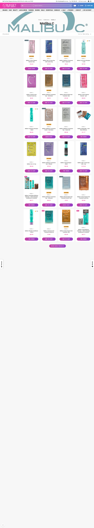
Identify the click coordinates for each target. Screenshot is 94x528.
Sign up (78, 10)
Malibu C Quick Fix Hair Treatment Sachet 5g (31, 89)
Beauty (15, 10)
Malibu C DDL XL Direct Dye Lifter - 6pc (83, 157)
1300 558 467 (74, 1)
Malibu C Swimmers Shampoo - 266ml (31, 123)
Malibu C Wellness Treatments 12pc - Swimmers (49, 191)
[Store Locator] (82, 1)
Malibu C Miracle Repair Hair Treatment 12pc (66, 89)
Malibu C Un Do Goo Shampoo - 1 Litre (83, 55)
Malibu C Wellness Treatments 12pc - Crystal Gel (66, 123)
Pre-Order (84, 136)
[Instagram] (90, 1)
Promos (70, 10)
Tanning (31, 10)
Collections (46, 19)
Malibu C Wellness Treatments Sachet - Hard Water (49, 123)
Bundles (57, 10)
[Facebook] (88, 1)
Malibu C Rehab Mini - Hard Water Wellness (83, 123)
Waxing (37, 10)
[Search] (70, 5)
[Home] (9, 6)
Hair (10, 10)
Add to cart (49, 68)
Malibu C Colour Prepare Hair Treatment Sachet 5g (83, 191)
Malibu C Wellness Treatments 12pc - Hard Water (49, 89)
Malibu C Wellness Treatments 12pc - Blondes (49, 157)
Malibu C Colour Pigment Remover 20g (31, 55)
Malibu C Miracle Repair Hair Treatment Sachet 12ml (66, 191)
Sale (63, 10)
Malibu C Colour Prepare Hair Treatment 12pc (66, 225)
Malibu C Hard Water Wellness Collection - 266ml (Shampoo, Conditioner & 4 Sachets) (31, 191)
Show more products (57, 246)
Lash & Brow (23, 10)
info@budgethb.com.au (63, 1)
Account (80, 5)
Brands (5, 10)
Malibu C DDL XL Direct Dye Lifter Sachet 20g (49, 55)
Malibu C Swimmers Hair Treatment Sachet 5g (49, 225)
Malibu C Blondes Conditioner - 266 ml (31, 225)
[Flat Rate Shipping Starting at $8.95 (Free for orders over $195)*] (18, 1)
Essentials (49, 10)
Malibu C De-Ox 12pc (31, 157)
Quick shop (31, 68)
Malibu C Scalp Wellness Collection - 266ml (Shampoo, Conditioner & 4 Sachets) (83, 225)
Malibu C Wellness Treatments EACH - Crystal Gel (66, 55)
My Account (87, 10)
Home (39, 19)
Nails (43, 10)
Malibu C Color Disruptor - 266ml (66, 157)
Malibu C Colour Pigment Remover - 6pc (83, 89)
